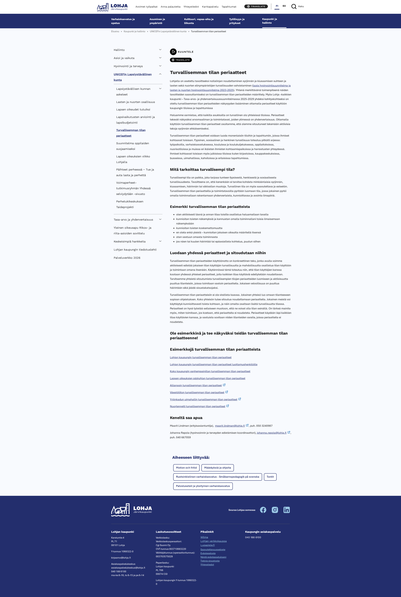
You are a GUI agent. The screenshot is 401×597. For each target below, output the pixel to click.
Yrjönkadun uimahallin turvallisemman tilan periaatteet (203, 399)
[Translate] (256, 6)
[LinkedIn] (287, 512)
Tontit (270, 476)
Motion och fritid (186, 467)
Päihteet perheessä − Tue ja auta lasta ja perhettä (135, 172)
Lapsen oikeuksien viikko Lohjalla (133, 159)
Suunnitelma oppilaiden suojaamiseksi (132, 146)
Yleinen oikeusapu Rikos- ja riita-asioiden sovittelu (132, 230)
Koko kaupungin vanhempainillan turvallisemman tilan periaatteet (210, 371)
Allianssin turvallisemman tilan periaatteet (196, 385)
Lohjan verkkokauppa (213, 541)
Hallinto (119, 49)
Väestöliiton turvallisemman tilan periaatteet (197, 392)
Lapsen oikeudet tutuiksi (133, 109)
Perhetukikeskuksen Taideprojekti (129, 204)
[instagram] (275, 512)
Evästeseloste (208, 553)
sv (284, 5)
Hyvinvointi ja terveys (128, 66)
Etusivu (115, 31)
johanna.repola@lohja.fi (271, 432)
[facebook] (263, 512)
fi (277, 5)
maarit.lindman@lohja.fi (230, 425)
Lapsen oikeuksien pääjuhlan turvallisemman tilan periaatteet (207, 378)
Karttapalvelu (210, 6)
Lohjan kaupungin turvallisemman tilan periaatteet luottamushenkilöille (213, 364)
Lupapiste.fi (207, 545)
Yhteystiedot (191, 6)
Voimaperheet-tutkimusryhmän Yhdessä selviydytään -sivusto (133, 188)
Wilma (204, 537)
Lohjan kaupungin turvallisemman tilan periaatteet (201, 357)
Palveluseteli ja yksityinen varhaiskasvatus (203, 486)
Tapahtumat (229, 6)
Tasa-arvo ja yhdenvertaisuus (133, 219)
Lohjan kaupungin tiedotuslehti (135, 249)
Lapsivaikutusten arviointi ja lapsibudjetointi (135, 119)
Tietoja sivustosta (210, 560)
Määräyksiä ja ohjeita (217, 467)
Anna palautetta (170, 6)
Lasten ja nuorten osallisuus (135, 102)
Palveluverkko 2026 (127, 257)
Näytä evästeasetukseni (213, 557)
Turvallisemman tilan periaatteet (131, 132)
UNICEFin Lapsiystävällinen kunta (168, 31)
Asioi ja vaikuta (124, 58)
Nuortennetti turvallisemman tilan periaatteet (197, 406)
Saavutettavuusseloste (212, 549)
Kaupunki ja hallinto (269, 21)
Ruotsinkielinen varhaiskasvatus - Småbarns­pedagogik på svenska (217, 476)
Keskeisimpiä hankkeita (130, 241)
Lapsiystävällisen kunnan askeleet (133, 91)
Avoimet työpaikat (146, 6)
